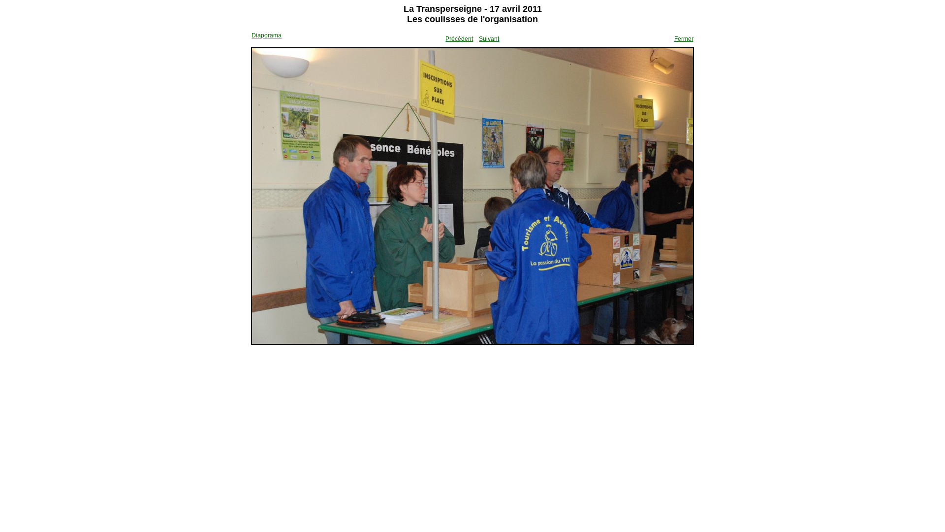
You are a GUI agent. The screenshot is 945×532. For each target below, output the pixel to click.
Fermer (683, 38)
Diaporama (267, 35)
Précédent (459, 38)
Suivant (489, 38)
